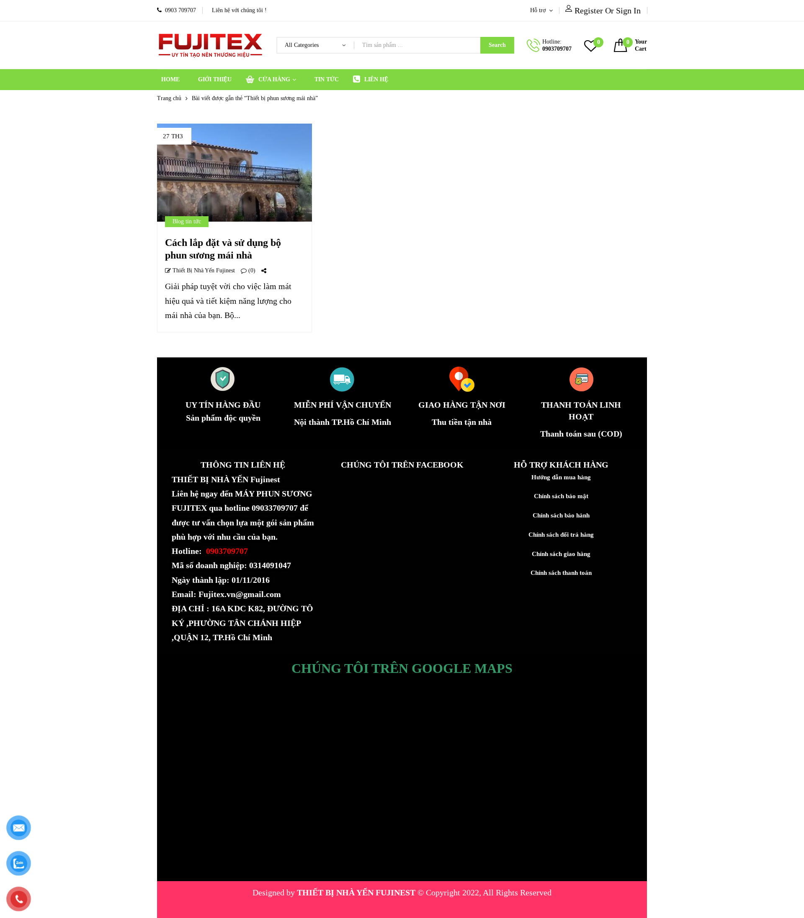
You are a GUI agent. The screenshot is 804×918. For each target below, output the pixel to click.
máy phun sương (342, 906)
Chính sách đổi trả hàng (561, 534)
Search (497, 45)
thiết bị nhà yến (403, 906)
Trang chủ (169, 98)
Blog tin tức (187, 221)
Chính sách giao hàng (561, 554)
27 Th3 (173, 136)
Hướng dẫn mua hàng (561, 477)
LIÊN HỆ (376, 79)
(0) (251, 270)
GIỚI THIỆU (215, 79)
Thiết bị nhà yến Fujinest (203, 270)
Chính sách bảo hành (561, 515)
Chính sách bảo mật (561, 496)
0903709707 (557, 49)
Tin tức (326, 79)
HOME (170, 79)
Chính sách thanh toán (561, 572)
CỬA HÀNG (274, 79)
